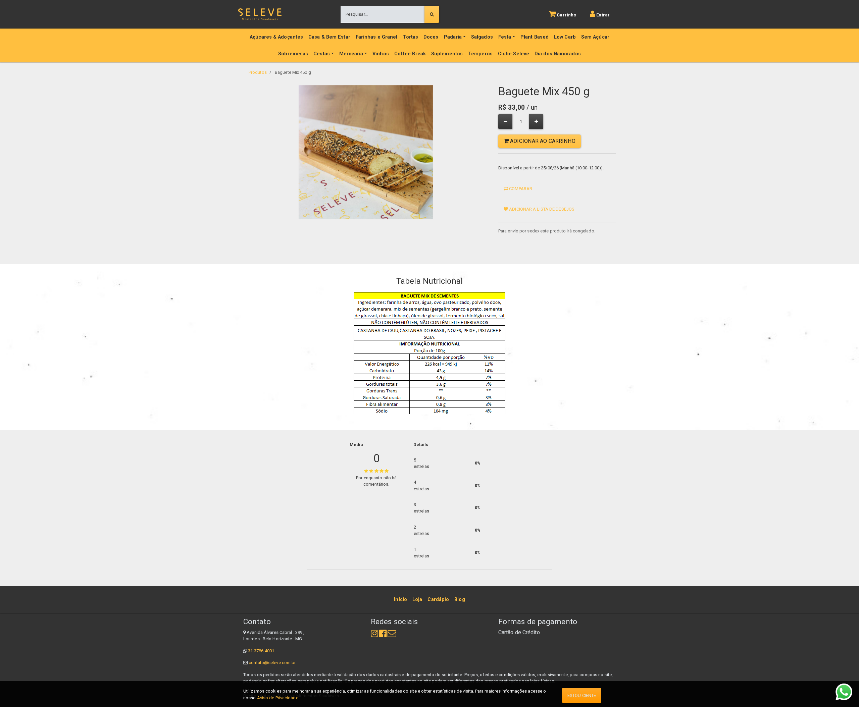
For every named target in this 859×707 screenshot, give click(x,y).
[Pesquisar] (431, 14)
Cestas (321, 54)
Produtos (258, 72)
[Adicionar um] (536, 121)
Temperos (480, 54)
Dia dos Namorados (558, 54)
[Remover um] (505, 121)
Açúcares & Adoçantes (276, 37)
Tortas (410, 37)
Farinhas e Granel (377, 37)
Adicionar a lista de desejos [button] (541, 209)
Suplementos (447, 54)
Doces (431, 37)
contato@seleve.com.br (272, 662)
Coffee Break (410, 54)
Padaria (453, 37)
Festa (504, 37)
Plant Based (534, 37)
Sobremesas (293, 54)
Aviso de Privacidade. (278, 697)
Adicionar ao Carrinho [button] (542, 141)
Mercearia (351, 54)
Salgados (482, 37)
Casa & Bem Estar (329, 37)
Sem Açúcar (595, 37)
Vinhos (380, 54)
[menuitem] (400, 599)
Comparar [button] (520, 188)
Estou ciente (581, 695)
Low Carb (565, 37)
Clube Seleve (513, 54)
